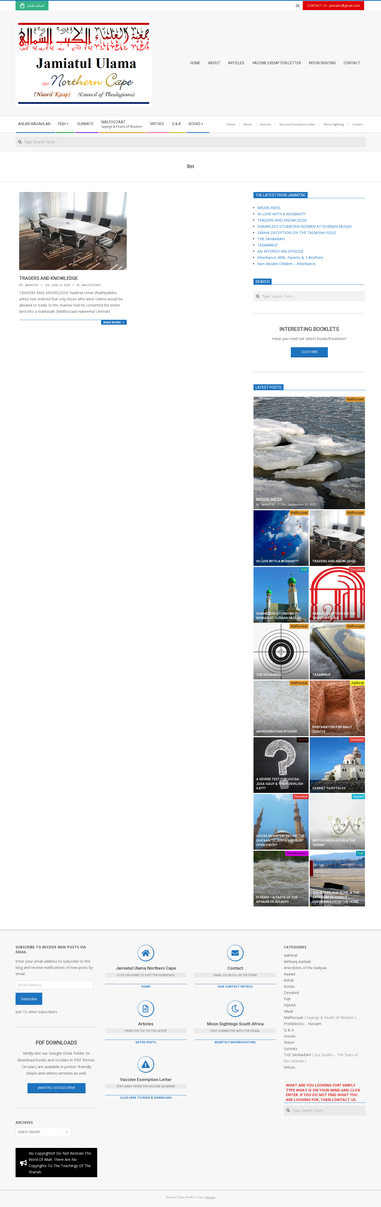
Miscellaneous (297, 853)
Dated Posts (146, 1042)
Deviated (357, 569)
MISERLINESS (268, 207)
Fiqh (304, 569)
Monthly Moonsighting (235, 1042)
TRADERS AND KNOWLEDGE (48, 278)
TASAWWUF (267, 245)
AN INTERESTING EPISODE (280, 251)
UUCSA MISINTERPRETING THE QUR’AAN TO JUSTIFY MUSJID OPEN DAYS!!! (280, 840)
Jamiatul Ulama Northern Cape (146, 968)
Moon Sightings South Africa (235, 1023)
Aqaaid (358, 796)
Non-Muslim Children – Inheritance (286, 263)
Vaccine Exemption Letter (146, 1079)
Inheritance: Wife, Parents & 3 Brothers (290, 257)
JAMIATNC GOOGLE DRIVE (56, 1087)
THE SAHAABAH (271, 238)
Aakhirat (357, 683)
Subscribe (29, 998)
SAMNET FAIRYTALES (328, 788)
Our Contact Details (235, 986)
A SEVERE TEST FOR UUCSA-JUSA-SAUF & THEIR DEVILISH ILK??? (279, 783)
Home (145, 986)
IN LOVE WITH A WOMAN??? (281, 213)
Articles (145, 1023)
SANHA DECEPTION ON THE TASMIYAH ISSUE (296, 232)
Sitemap (210, 1197)
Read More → (113, 322)
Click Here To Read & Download (146, 1097)
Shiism (302, 739)
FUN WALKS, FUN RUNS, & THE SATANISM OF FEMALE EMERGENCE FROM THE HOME (335, 897)
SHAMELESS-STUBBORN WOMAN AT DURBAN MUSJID (304, 226)
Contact (235, 968)
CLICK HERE (309, 352)
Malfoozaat (91, 285)
